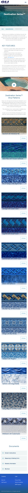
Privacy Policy (18, 480)
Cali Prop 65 (3, 482)
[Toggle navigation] (25, 2)
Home (3, 28)
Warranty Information (10, 463)
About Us (3, 480)
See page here (11, 57)
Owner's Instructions (10, 453)
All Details (24, 138)
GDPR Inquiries (18, 484)
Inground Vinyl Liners (9, 28)
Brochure (7, 469)
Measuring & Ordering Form (12, 458)
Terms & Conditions (19, 482)
